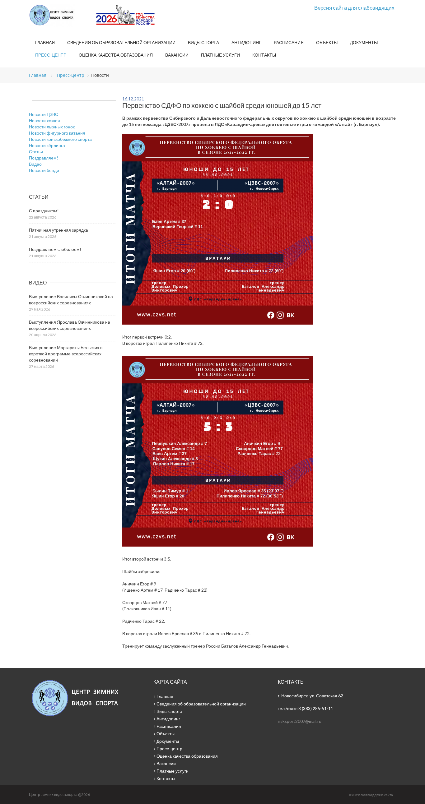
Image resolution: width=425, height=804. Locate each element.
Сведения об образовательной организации (121, 42)
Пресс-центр (50, 55)
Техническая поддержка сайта (370, 795)
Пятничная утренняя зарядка (58, 230)
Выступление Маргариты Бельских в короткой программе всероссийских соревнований (65, 354)
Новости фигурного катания (57, 133)
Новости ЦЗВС (43, 114)
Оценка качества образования (116, 55)
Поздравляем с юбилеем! (55, 249)
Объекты (327, 42)
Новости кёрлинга (47, 145)
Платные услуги (220, 55)
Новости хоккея (44, 120)
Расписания (289, 42)
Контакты (264, 55)
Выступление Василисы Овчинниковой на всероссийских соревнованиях (71, 299)
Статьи (36, 151)
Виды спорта (203, 42)
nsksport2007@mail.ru (299, 721)
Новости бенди (44, 170)
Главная (45, 42)
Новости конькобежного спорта (60, 139)
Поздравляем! (43, 157)
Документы (364, 42)
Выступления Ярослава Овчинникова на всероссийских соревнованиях (69, 325)
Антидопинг (246, 42)
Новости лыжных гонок (52, 126)
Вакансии (177, 55)
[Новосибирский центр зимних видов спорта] (60, 15)
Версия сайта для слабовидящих (354, 7)
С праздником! (44, 210)
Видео (35, 164)
